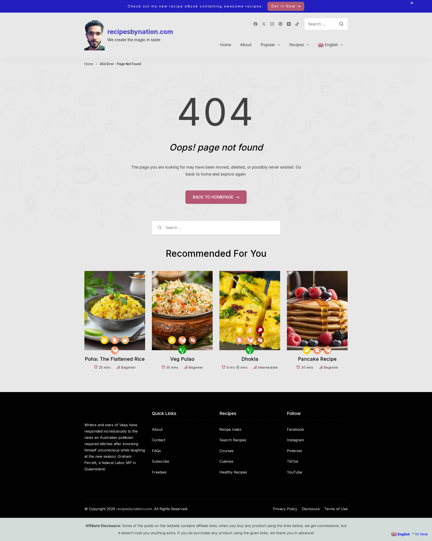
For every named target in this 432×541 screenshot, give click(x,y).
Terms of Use (336, 509)
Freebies (159, 472)
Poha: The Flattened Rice (115, 359)
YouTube (294, 472)
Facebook (295, 429)
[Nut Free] (115, 340)
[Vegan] (182, 350)
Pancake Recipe (317, 359)
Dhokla (249, 359)
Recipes (296, 44)
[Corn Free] (104, 340)
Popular (268, 44)
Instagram (295, 440)
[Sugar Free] (193, 340)
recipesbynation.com (140, 32)
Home (225, 44)
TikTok (292, 461)
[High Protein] (260, 330)
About (246, 44)
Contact (158, 440)
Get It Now (283, 6)
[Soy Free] (115, 350)
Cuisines (226, 461)
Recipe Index (230, 429)
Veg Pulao (182, 359)
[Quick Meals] (125, 340)
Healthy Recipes (233, 472)
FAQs (156, 451)
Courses (226, 451)
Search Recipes (232, 440)
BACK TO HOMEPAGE (213, 197)
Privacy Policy (285, 509)
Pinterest (294, 451)
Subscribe (160, 461)
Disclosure (311, 509)
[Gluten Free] (250, 330)
